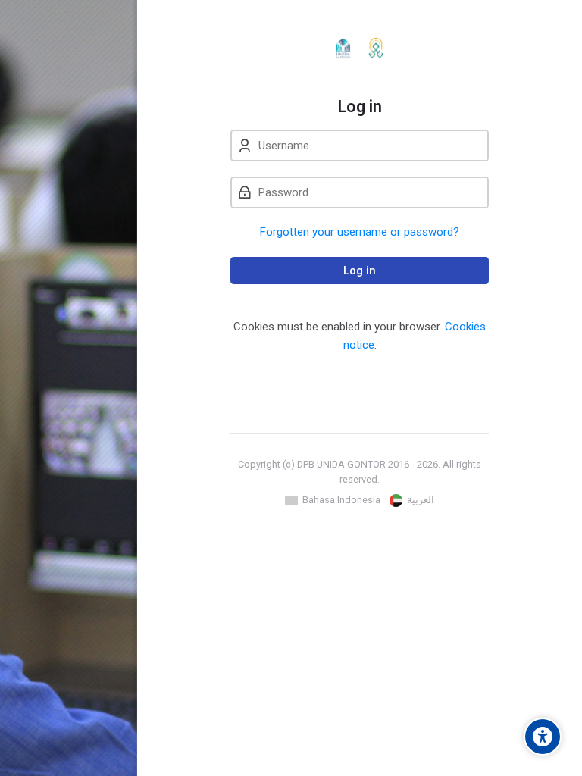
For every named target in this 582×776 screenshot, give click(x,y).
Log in (359, 270)
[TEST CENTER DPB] (359, 48)
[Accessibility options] (543, 737)
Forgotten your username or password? (359, 232)
